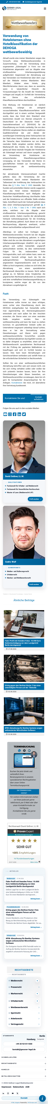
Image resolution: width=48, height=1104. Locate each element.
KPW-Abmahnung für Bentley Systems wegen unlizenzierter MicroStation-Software (23, 729)
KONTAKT (24, 793)
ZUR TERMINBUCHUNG (24, 790)
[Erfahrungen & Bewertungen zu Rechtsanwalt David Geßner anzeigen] (24, 862)
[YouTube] (13, 1093)
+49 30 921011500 (24, 1044)
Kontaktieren (16, 383)
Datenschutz (18, 1087)
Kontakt (24, 1098)
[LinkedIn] (3, 1093)
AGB (27, 1087)
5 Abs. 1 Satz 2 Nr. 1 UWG (24, 207)
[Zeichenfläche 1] (11, 8)
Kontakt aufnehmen (38, 398)
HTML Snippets (15, 1102)
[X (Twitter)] (17, 1093)
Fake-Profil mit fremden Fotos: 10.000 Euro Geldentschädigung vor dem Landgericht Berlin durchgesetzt (23, 643)
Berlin (42, 1036)
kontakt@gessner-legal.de (24, 1049)
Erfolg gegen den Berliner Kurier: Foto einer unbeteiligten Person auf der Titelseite (23, 686)
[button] (45, 9)
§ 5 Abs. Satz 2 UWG (22, 185)
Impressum (6, 1087)
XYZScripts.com (32, 1102)
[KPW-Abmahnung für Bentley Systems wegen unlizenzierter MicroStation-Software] (24, 710)
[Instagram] (8, 1093)
